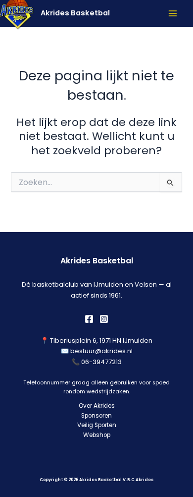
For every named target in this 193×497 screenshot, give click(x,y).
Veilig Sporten (96, 425)
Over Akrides (97, 406)
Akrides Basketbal (75, 13)
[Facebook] (89, 318)
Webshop (96, 435)
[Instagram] (103, 318)
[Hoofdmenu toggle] (172, 13)
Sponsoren (96, 416)
